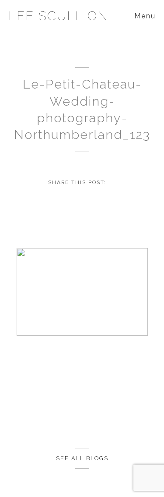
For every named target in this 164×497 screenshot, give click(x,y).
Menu (145, 16)
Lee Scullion (58, 15)
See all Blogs (82, 458)
